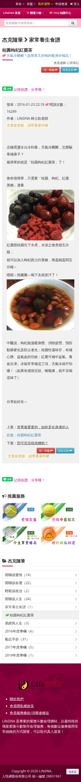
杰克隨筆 (16, 561)
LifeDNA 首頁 (12, 13)
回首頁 (72, 771)
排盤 (30, 4)
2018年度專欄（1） (20, 655)
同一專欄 (49, 70)
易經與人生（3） (18, 623)
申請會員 (61, 4)
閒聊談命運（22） (19, 582)
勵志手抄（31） (17, 639)
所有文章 (68, 70)
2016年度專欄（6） (20, 631)
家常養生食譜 (44, 39)
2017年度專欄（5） (20, 647)
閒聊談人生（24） (19, 598)
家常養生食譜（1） (20, 606)
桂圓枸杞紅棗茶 (21, 615)
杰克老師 (60, 63)
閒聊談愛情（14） (19, 574)
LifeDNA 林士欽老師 (32, 118)
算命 (19, 4)
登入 (76, 4)
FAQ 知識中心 (62, 13)
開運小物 (35, 13)
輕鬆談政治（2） (18, 590)
